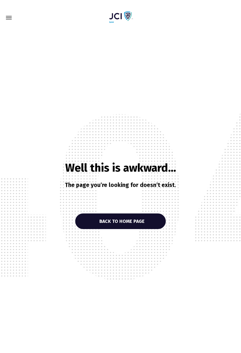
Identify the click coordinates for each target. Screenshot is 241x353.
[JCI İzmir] (120, 17)
